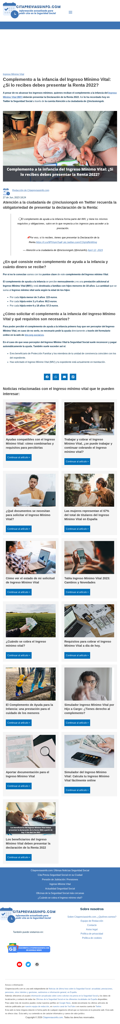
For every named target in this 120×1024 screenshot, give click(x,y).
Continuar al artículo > (18, 457)
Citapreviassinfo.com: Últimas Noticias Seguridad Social (60, 870)
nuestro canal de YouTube (64, 1006)
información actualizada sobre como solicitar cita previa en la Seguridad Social (64, 996)
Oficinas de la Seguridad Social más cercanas (60, 893)
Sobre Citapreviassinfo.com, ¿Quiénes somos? (91, 917)
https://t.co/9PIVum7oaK (49, 242)
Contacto (92, 925)
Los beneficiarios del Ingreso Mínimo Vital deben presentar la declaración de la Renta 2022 (28, 843)
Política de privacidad (92, 933)
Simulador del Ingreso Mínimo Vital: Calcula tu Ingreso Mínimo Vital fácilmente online (86, 776)
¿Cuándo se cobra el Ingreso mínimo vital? (60, 897)
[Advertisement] (60, 50)
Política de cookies (92, 938)
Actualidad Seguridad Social (60, 888)
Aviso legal (92, 929)
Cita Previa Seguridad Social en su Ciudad (60, 875)
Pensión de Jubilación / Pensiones (60, 879)
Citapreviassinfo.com (53, 1017)
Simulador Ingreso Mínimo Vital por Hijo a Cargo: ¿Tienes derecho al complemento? (89, 709)
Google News (65, 1003)
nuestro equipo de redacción (37, 1006)
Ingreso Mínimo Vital (13, 74)
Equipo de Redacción (92, 921)
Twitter (98, 1006)
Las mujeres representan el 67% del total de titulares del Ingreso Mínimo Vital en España (86, 515)
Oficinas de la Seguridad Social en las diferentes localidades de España (66, 999)
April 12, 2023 (95, 250)
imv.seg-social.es (34, 335)
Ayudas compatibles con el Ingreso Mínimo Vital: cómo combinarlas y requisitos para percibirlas (30, 443)
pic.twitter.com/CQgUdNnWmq (80, 242)
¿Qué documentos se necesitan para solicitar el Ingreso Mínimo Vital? (28, 515)
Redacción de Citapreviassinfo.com (30, 190)
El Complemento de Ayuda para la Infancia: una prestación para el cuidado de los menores (29, 709)
